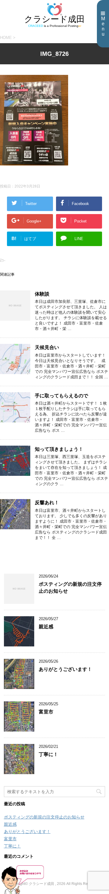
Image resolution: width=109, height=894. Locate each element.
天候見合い (47, 347)
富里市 (46, 711)
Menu (103, 26)
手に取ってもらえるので (61, 395)
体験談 (42, 293)
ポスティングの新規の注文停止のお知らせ (44, 817)
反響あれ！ (47, 502)
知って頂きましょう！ (59, 449)
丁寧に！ (48, 754)
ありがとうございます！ (65, 669)
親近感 (46, 626)
